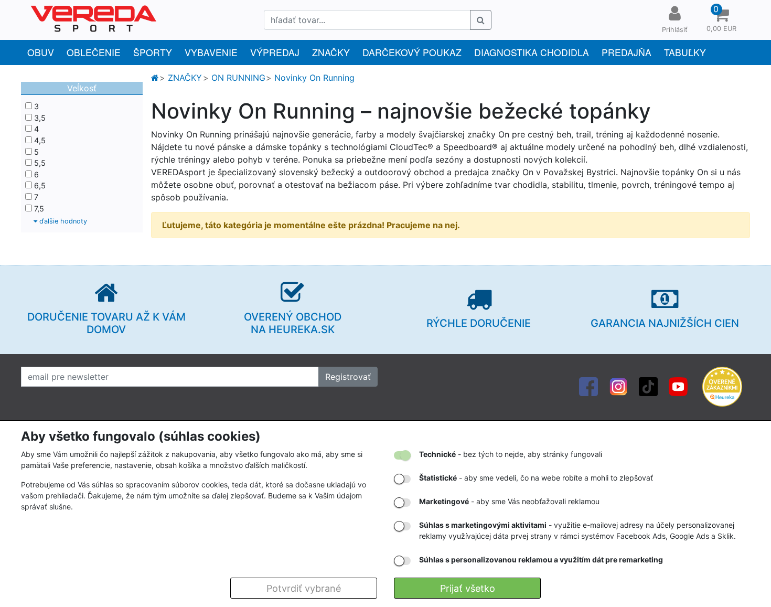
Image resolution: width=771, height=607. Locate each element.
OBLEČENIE (94, 52)
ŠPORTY (152, 52)
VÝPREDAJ (274, 52)
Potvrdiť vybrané (303, 588)
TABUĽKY (685, 52)
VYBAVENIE (211, 52)
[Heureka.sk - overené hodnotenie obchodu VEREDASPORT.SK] (722, 385)
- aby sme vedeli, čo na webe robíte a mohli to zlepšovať (536, 477)
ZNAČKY (331, 52)
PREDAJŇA (626, 52)
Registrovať (348, 376)
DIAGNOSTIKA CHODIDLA (531, 52)
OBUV (40, 52)
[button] (721, 20)
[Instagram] (618, 385)
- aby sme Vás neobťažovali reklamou (509, 501)
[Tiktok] (648, 385)
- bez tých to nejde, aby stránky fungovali (510, 454)
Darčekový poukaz (412, 52)
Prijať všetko (467, 588)
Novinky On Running (314, 77)
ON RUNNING (238, 77)
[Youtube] (678, 385)
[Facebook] (588, 385)
